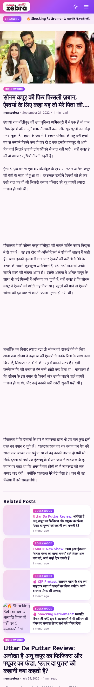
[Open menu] (86, 7)
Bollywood (14, 89)
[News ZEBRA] (36, 7)
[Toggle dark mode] (76, 7)
